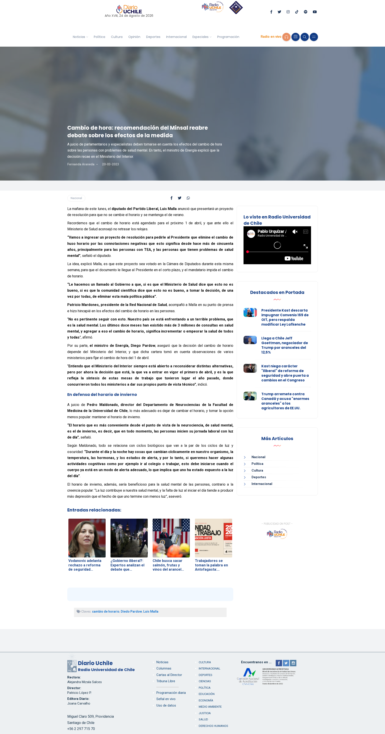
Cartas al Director (169, 675)
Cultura (117, 37)
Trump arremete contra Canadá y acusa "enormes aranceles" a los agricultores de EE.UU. (285, 401)
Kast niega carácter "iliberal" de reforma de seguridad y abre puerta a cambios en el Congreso (285, 373)
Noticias (79, 37)
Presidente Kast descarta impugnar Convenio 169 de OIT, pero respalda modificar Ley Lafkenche (285, 317)
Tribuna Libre (165, 681)
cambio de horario (105, 611)
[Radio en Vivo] (286, 37)
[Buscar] (305, 37)
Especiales (200, 37)
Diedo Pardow (131, 611)
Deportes (153, 37)
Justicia (205, 713)
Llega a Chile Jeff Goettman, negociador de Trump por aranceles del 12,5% (284, 345)
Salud (203, 719)
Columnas (163, 668)
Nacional (76, 198)
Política (99, 37)
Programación (228, 37)
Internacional (176, 37)
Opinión (134, 37)
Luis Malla (150, 611)
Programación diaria (171, 693)
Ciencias (205, 681)
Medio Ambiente (210, 706)
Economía (206, 700)
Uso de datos (166, 705)
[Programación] (295, 37)
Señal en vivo (166, 699)
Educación (207, 694)
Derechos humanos (213, 726)
